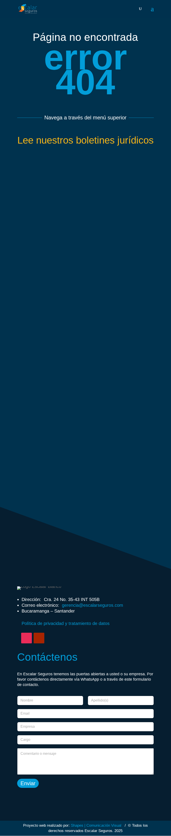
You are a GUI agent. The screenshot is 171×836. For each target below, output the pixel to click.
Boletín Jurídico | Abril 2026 (85, 369)
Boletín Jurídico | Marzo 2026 (85, 490)
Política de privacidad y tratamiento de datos (66, 623)
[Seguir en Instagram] (26, 638)
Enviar (27, 783)
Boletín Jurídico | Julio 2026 (85, 248)
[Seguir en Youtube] (39, 638)
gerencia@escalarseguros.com (92, 605)
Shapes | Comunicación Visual (96, 825)
